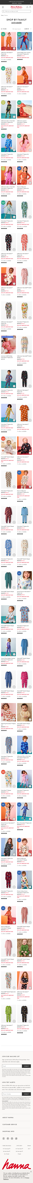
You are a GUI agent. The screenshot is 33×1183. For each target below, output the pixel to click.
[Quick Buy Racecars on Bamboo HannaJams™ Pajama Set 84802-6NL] (14, 420)
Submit (26, 1066)
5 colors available (21, 160)
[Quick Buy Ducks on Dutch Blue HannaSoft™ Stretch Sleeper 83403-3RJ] (14, 687)
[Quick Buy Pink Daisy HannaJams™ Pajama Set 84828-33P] (30, 786)
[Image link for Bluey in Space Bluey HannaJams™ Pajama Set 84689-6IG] (24, 811)
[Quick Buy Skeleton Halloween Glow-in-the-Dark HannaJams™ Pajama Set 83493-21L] (14, 117)
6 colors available (21, 631)
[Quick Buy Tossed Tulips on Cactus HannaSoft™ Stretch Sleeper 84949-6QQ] (30, 955)
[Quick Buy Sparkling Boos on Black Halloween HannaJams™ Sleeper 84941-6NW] (30, 453)
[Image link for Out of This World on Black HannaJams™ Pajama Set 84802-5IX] (24, 1014)
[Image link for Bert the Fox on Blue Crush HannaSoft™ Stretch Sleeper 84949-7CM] (8, 614)
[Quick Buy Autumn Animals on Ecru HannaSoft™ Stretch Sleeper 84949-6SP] (30, 555)
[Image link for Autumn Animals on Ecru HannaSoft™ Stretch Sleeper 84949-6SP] (24, 548)
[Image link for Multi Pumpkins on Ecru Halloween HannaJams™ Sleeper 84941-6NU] (8, 276)
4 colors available (21, 295)
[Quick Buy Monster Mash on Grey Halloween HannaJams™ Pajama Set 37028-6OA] (14, 318)
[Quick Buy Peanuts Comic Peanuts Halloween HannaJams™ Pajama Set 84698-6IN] (30, 487)
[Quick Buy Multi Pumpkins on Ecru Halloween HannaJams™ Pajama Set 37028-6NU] (14, 82)
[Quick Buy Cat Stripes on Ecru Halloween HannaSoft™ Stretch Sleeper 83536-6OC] (30, 352)
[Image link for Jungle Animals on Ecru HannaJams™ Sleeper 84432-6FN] (8, 779)
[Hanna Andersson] (16, 7)
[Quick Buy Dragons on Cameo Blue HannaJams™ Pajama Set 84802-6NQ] (30, 217)
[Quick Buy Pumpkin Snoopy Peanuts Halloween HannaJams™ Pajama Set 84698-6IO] (30, 183)
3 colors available (21, 94)
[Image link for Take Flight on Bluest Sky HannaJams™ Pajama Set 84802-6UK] (8, 143)
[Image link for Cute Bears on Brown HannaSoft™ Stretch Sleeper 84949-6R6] (8, 515)
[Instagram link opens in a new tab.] (12, 1138)
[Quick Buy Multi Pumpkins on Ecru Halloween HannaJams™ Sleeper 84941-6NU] (14, 283)
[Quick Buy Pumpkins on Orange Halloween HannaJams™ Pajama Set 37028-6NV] (14, 48)
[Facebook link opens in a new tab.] (4, 1138)
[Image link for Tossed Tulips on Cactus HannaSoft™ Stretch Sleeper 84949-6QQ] (24, 948)
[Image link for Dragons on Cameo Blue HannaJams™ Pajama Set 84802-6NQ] (24, 209)
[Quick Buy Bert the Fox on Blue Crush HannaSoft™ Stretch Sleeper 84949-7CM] (14, 621)
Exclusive (7, 337)
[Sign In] (27, 7)
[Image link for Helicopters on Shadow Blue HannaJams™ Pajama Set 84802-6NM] (8, 379)
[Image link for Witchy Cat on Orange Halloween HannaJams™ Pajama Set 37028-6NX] (24, 242)
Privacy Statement (5, 1100)
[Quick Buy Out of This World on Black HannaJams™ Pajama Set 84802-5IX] (30, 1021)
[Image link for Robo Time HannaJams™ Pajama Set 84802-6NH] (8, 880)
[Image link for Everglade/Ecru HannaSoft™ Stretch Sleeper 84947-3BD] (8, 580)
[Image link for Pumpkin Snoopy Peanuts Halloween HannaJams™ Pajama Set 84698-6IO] (24, 175)
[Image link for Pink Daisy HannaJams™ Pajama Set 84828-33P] (24, 779)
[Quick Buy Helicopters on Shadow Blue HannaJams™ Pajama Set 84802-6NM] (14, 386)
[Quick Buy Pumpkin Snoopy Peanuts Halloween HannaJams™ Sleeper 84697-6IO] (14, 922)
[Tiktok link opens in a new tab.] (16, 1138)
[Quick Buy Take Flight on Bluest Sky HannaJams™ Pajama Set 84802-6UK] (14, 150)
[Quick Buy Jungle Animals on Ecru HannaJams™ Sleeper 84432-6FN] (14, 786)
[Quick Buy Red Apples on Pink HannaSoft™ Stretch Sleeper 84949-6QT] (30, 922)
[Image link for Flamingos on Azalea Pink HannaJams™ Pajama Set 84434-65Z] (24, 143)
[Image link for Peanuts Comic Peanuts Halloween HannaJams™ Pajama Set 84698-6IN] (24, 479)
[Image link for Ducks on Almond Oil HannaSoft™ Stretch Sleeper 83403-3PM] (24, 712)
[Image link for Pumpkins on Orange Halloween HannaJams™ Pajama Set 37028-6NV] (8, 41)
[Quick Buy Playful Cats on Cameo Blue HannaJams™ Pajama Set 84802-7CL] (14, 217)
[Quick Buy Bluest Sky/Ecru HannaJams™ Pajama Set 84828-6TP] (30, 522)
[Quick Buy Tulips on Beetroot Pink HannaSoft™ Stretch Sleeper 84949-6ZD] (30, 687)
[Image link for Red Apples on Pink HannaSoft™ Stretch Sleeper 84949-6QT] (24, 915)
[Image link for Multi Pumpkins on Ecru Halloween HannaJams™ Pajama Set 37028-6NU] (8, 75)
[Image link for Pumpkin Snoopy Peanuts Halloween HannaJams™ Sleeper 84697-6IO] (8, 915)
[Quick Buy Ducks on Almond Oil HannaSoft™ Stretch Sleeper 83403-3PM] (30, 719)
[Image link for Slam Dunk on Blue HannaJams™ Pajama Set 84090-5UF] (24, 614)
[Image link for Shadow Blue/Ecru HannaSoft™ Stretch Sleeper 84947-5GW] (24, 647)
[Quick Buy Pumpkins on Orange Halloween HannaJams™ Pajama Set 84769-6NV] (30, 420)
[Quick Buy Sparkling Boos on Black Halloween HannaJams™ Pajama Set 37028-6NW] (14, 249)
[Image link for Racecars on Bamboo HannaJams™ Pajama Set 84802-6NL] (8, 413)
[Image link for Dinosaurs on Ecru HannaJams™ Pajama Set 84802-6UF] (24, 310)
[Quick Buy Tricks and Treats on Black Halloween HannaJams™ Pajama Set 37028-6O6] (30, 386)
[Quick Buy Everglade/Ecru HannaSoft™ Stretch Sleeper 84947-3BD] (14, 587)
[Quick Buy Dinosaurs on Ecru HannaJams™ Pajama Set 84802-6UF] (30, 318)
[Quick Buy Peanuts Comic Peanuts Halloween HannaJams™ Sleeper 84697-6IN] (30, 854)
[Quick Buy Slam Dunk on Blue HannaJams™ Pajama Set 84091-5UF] (14, 752)
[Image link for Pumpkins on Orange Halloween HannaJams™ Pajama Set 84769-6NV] (24, 413)
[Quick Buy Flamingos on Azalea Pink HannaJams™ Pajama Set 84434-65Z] (30, 150)
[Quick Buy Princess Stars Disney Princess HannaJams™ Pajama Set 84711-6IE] (14, 819)
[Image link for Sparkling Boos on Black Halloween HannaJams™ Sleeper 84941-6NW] (24, 445)
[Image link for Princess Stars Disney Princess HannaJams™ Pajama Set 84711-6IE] (8, 811)
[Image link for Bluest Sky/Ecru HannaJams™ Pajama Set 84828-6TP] (24, 515)
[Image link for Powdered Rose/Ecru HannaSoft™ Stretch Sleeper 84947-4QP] (8, 948)
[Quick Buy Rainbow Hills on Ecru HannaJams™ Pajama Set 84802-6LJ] (14, 487)
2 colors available (5, 194)
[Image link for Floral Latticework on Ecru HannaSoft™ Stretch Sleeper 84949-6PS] (8, 445)
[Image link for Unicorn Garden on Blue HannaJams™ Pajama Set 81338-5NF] (8, 548)
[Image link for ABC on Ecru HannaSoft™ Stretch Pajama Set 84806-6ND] (8, 980)
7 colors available (5, 696)
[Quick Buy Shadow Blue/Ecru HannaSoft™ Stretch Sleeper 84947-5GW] (30, 654)
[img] (8, 61)
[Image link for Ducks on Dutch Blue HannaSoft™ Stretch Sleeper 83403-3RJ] (8, 679)
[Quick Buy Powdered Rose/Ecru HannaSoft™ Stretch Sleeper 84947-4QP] (14, 955)
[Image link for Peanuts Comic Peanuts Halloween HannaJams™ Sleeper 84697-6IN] (24, 847)
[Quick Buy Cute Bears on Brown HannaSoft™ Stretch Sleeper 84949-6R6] (14, 522)
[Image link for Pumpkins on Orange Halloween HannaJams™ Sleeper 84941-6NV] (24, 75)
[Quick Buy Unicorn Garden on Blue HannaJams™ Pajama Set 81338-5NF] (14, 555)
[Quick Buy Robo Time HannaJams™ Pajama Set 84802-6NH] (14, 887)
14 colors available (6, 564)
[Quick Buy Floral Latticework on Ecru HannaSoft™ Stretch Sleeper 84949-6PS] (14, 453)
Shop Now (14, 3)
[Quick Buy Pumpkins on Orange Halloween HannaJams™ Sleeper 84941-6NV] (30, 82)
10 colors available (6, 59)
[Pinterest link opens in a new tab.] (8, 1138)
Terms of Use (22, 1098)
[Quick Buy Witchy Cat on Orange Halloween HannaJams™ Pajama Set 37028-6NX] (30, 249)
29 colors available (6, 160)
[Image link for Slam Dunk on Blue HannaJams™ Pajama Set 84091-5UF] (8, 745)
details (20, 3)
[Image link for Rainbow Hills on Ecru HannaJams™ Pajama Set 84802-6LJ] (8, 479)
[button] (16, 11)
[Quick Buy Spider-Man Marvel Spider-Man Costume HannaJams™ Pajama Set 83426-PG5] (30, 48)
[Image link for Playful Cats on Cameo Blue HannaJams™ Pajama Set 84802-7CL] (8, 209)
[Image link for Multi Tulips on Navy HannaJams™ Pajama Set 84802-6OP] (8, 847)
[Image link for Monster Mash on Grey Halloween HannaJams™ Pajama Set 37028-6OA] (8, 310)
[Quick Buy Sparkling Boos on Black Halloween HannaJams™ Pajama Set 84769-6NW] (30, 988)
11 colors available (6, 464)
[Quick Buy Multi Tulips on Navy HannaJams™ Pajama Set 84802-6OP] (14, 854)
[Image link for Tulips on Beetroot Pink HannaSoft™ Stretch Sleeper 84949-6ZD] (24, 679)
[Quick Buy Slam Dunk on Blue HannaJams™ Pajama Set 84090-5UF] (30, 621)
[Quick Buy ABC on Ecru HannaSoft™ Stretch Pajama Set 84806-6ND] (14, 988)
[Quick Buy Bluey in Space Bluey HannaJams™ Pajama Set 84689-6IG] (30, 819)
